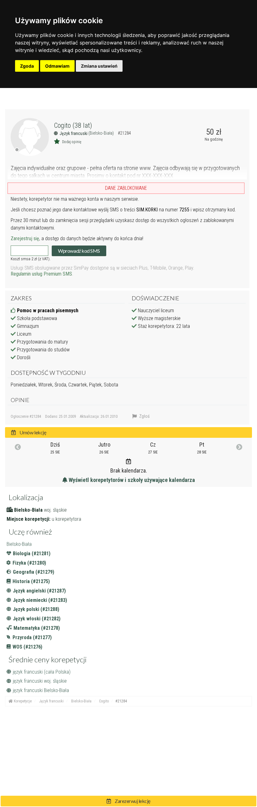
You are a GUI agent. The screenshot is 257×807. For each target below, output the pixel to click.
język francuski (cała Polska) (42, 672)
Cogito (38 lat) (73, 125)
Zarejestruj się (25, 238)
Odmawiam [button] (57, 66)
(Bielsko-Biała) (101, 133)
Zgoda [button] (27, 66)
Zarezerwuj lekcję (132, 801)
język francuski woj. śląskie (40, 681)
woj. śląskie (55, 510)
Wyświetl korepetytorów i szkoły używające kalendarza (131, 480)
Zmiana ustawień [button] (99, 66)
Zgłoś (143, 416)
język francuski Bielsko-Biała (41, 690)
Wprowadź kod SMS (79, 251)
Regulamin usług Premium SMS (41, 274)
